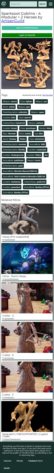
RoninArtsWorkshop (11, 279)
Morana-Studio (9, 239)
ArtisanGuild (12, 21)
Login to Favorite (27, 35)
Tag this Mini (47, 95)
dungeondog (9, 318)
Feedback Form (35, 461)
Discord (7, 461)
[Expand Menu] (50, 4)
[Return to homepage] (4, 4)
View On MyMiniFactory (27, 28)
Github (20, 461)
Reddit (7, 468)
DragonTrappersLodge (12, 439)
